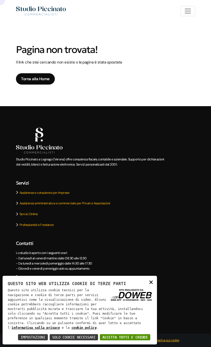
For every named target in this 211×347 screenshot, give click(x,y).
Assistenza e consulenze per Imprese (44, 192)
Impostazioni (33, 337)
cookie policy (84, 328)
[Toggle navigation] (188, 11)
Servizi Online (29, 214)
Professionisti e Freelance (37, 225)
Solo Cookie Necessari (73, 337)
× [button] (151, 281)
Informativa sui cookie (164, 340)
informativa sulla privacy (36, 328)
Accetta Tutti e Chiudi (125, 337)
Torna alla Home (35, 78)
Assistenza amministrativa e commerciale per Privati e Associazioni (65, 203)
